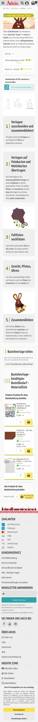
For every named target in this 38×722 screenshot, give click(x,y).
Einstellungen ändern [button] (19, 718)
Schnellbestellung (9, 557)
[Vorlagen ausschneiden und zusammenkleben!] (19, 105)
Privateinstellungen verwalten (15, 582)
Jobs (3, 642)
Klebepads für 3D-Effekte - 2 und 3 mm (23, 460)
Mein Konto (7, 577)
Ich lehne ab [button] (19, 714)
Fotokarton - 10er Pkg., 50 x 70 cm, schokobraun (24, 432)
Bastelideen (9, 678)
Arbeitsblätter (10, 683)
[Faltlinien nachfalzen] (19, 218)
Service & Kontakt (9, 562)
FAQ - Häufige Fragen (11, 572)
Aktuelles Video (11, 668)
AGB (3, 651)
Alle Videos (9, 673)
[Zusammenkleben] (19, 302)
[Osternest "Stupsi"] (19, 23)
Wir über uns (7, 637)
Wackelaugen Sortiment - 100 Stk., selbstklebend (23, 406)
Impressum (6, 647)
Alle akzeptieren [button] (19, 710)
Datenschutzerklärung (11, 656)
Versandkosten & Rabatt (12, 567)
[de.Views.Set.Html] (29, 422)
